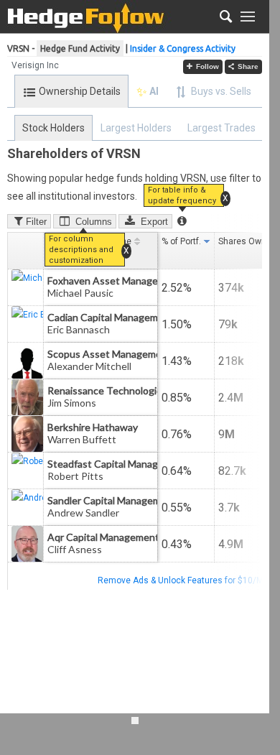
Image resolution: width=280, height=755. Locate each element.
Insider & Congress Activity (182, 48)
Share (248, 66)
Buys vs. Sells (221, 91)
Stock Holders (53, 128)
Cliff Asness (74, 549)
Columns (93, 221)
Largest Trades (221, 128)
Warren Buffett (81, 439)
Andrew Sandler (83, 512)
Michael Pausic (80, 293)
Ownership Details (80, 91)
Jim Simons (71, 403)
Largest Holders (136, 128)
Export (154, 221)
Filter (36, 221)
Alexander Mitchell (89, 366)
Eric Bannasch (78, 329)
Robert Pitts (75, 476)
